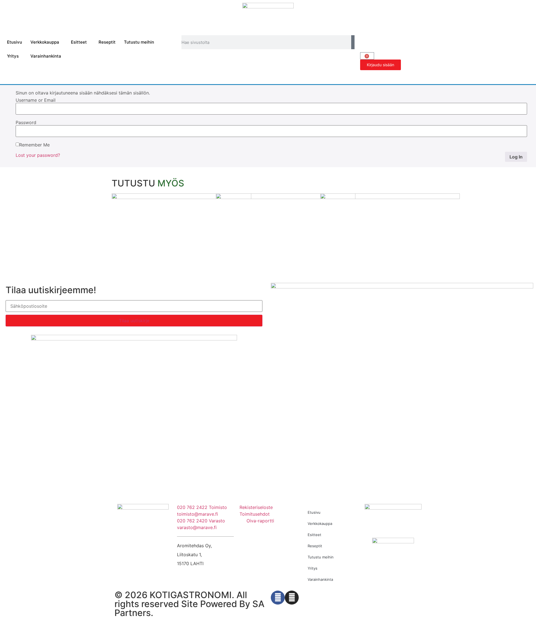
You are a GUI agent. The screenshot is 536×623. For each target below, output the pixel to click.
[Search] (353, 42)
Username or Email (36, 100)
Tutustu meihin (139, 42)
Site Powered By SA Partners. (189, 608)
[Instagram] (292, 598)
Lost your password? (38, 155)
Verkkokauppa (44, 42)
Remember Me (34, 145)
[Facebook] (278, 598)
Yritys (13, 56)
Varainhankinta (45, 56)
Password (26, 122)
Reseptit (107, 42)
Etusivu (14, 42)
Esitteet (79, 42)
